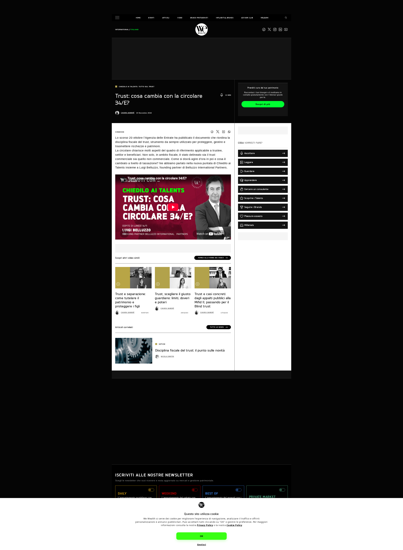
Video (179, 18)
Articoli (165, 18)
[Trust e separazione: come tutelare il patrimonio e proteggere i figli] (133, 277)
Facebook (264, 29)
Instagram (275, 29)
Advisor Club (247, 18)
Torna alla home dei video (211, 258)
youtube (286, 29)
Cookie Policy (234, 525)
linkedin (280, 29)
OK (201, 536)
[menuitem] (122, 30)
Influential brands (224, 18)
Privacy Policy (205, 525)
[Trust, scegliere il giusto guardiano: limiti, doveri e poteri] (173, 277)
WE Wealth (201, 29)
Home (138, 18)
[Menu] (118, 17)
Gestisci (201, 544)
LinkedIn (223, 131)
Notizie (162, 344)
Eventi (151, 18)
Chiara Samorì (127, 113)
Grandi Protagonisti (199, 18)
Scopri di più (262, 104)
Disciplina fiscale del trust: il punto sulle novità (190, 350)
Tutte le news (217, 327)
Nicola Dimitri (167, 356)
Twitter (217, 131)
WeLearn (265, 18)
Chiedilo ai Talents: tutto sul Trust (136, 86)
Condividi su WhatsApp (229, 131)
